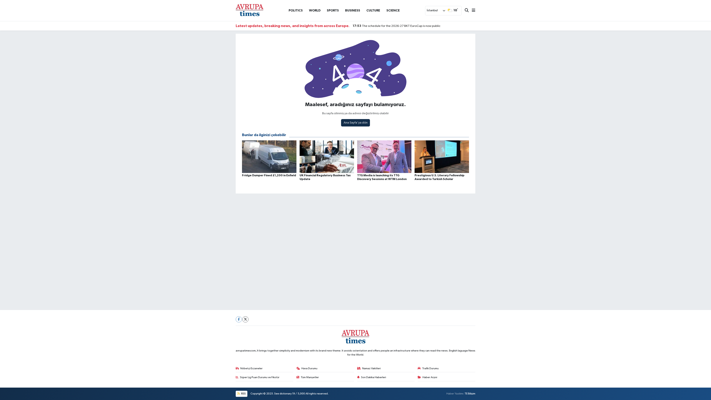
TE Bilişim (470, 393)
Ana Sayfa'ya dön (356, 122)
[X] (245, 319)
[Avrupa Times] (249, 10)
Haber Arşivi (430, 377)
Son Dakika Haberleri (373, 377)
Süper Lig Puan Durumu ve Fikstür (259, 377)
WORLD (315, 10)
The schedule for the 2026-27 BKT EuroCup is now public (396, 26)
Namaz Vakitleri (371, 368)
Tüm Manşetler (310, 377)
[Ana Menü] (472, 11)
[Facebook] (239, 319)
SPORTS (333, 10)
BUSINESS (352, 10)
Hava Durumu (309, 368)
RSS (243, 393)
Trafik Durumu (430, 368)
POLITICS (296, 10)
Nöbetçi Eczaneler (251, 368)
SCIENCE (393, 10)
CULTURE (373, 10)
